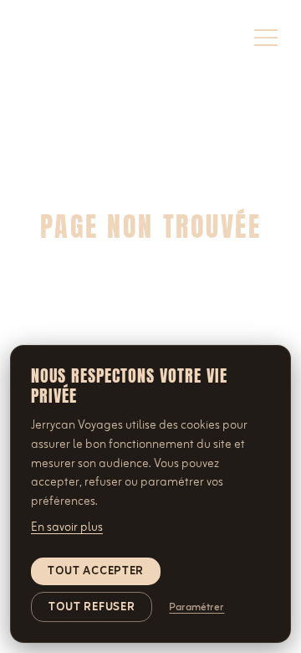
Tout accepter (96, 571)
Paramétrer (196, 607)
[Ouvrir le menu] (266, 37)
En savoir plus (67, 527)
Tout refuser (91, 607)
